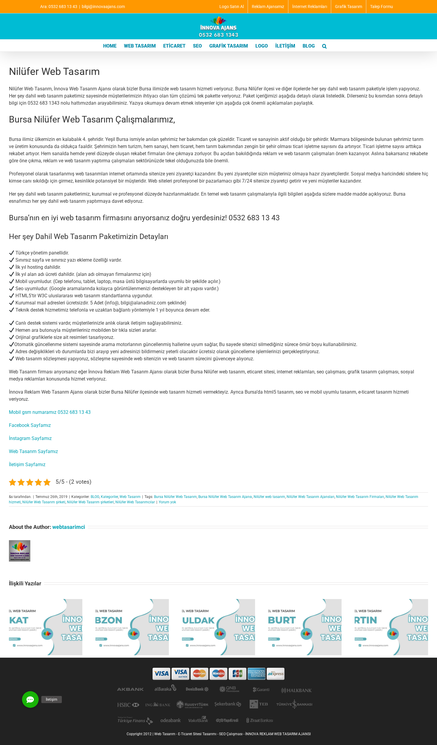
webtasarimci (68, 527)
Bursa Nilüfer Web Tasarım (175, 497)
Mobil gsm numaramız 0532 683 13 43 (50, 412)
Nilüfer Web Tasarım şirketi (43, 502)
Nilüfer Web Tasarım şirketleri (90, 502)
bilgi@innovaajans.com (103, 6)
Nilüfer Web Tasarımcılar (135, 502)
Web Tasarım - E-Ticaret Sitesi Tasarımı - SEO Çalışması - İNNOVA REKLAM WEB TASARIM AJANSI (232, 734)
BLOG (95, 497)
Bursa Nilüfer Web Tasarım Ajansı (225, 497)
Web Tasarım (130, 497)
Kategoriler (109, 497)
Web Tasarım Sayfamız (33, 451)
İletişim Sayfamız (27, 464)
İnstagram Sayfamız (30, 438)
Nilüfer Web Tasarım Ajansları (310, 497)
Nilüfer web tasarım (269, 497)
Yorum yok (167, 502)
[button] (324, 45)
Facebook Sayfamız (30, 425)
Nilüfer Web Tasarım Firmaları (360, 497)
